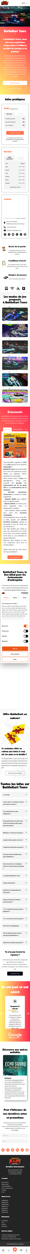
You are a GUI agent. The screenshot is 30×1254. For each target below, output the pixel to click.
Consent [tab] (5, 597)
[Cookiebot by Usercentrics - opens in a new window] (21, 593)
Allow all (15, 648)
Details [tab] (15, 597)
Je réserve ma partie (15, 133)
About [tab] (24, 597)
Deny (15, 659)
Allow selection (15, 654)
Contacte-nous (15, 973)
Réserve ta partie (15, 83)
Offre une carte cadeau (15, 88)
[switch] (26, 631)
